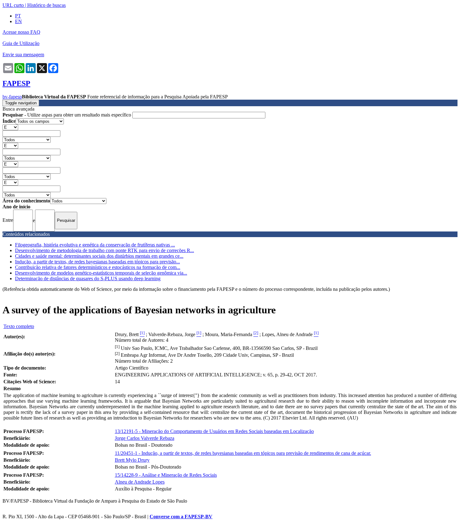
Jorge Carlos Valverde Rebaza (144, 438)
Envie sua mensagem (23, 54)
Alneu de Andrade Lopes (140, 482)
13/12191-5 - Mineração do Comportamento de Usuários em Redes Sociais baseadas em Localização (214, 431)
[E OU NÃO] (10, 127)
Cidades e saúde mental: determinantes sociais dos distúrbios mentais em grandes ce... (99, 256)
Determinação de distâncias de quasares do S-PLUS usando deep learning (88, 278)
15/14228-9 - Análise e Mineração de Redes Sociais (166, 475)
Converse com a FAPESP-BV (181, 516)
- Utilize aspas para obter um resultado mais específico (67, 114)
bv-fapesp (12, 96)
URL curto (13, 5)
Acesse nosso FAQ (21, 32)
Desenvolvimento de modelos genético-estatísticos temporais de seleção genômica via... (101, 273)
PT (18, 15)
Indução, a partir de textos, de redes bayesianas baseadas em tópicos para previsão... (97, 261)
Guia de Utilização (21, 43)
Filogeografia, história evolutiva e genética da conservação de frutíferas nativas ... (95, 244)
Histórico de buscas (46, 5)
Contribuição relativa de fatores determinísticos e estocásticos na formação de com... (97, 267)
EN (18, 21)
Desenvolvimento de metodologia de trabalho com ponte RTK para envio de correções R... (104, 250)
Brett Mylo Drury (132, 460)
